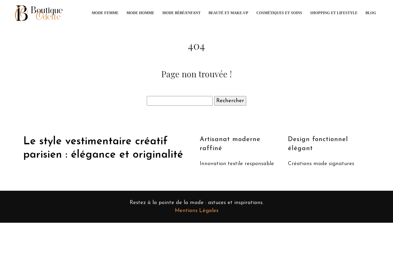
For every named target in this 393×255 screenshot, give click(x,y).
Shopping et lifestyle (333, 13)
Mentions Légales (196, 210)
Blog (370, 13)
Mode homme (140, 13)
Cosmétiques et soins (279, 13)
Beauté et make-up (228, 13)
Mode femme (105, 13)
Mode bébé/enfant (181, 13)
